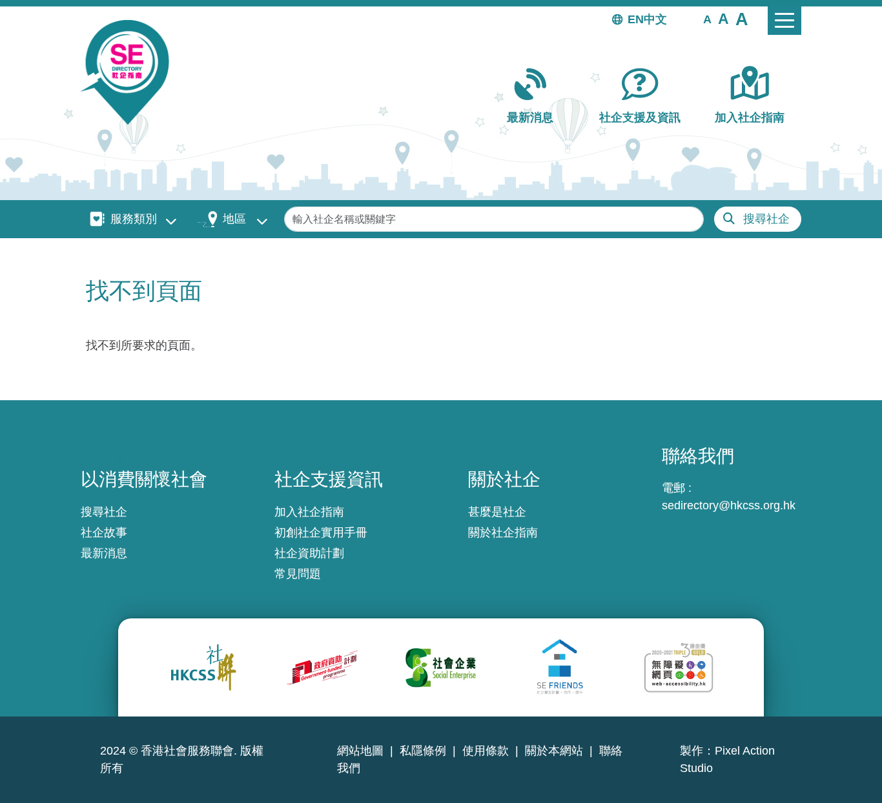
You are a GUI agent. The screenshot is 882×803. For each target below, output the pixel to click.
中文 (655, 19)
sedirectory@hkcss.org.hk (728, 505)
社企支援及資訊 (640, 117)
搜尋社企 (766, 218)
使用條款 (485, 750)
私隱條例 (423, 750)
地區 (234, 218)
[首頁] (130, 72)
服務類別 (133, 218)
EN (636, 19)
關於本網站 (554, 750)
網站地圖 (360, 750)
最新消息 (530, 117)
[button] (707, 18)
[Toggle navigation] (784, 20)
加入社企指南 (750, 117)
